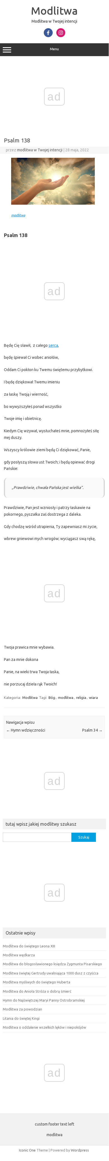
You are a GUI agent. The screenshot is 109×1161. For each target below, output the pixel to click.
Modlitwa (54, 10)
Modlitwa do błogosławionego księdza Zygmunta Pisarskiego (52, 964)
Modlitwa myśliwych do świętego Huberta (36, 982)
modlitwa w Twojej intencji (39, 150)
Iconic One (27, 1150)
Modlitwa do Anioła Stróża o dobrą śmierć (37, 991)
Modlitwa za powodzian (22, 1009)
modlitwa (18, 215)
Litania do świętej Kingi (21, 1018)
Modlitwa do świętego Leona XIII (29, 946)
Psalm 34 (92, 730)
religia (81, 697)
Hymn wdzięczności (25, 730)
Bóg (52, 697)
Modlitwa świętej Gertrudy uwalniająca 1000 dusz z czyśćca (50, 973)
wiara (93, 697)
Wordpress (80, 1150)
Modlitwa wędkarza (19, 955)
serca (53, 345)
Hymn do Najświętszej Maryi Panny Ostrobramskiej (44, 1000)
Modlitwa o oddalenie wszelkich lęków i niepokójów (44, 1027)
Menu (54, 49)
